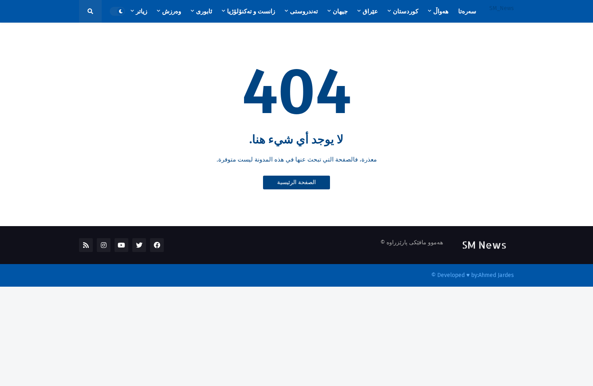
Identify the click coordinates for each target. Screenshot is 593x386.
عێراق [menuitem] (370, 11)
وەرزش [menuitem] (171, 11)
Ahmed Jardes (496, 275)
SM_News (501, 8)
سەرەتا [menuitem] (467, 11)
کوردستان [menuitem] (405, 11)
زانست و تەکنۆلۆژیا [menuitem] (251, 11)
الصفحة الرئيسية (296, 182)
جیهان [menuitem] (340, 11)
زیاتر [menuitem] (141, 11)
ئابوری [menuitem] (204, 11)
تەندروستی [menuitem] (304, 11)
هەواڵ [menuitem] (441, 11)
